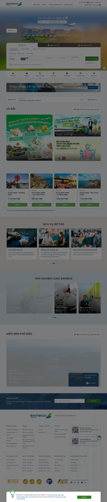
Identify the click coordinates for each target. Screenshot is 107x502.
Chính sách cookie (60, 497)
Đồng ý (84, 497)
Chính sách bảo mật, (54, 495)
